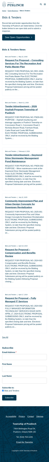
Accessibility (11, 416)
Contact (30, 416)
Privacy (22, 416)
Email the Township (24, 442)
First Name (7, 364)
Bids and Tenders (11, 391)
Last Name (7, 376)
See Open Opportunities (17, 37)
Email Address (9, 352)
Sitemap (39, 416)
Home (4, 11)
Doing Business (13, 11)
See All (5, 337)
